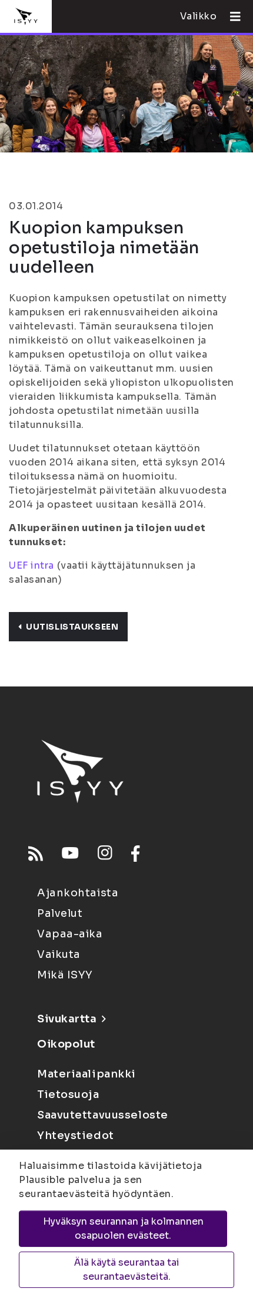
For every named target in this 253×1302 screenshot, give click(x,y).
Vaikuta (59, 954)
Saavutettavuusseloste (102, 1115)
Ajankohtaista (77, 892)
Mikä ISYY (65, 974)
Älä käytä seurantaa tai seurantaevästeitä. (126, 1269)
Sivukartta (67, 1018)
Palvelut (59, 913)
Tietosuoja (68, 1094)
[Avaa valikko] (230, 16)
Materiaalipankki (86, 1074)
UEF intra (31, 565)
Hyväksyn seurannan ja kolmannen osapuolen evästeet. (123, 1228)
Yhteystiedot (75, 1135)
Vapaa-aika (70, 933)
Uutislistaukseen (72, 626)
